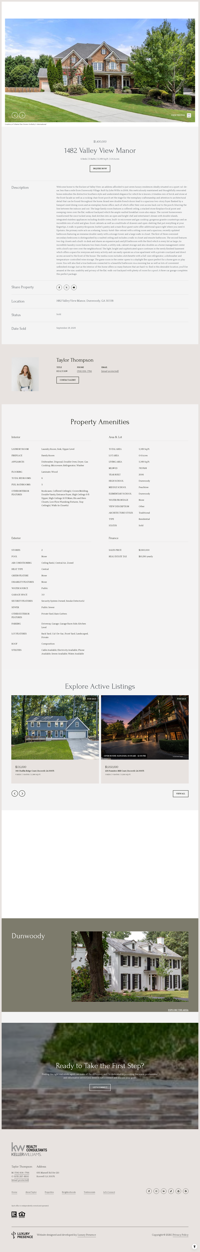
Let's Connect (109, 1192)
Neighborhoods (69, 1192)
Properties (49, 1192)
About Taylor (31, 1192)
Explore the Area (178, 1010)
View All (180, 794)
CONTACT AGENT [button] (68, 380)
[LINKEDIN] (163, 1191)
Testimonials (89, 1192)
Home (14, 1192)
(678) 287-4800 (21, 1176)
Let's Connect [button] (100, 1087)
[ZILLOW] (178, 1191)
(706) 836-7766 (84, 371)
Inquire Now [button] (100, 169)
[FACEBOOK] (149, 1191)
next (22, 115)
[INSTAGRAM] (156, 1191)
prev (15, 115)
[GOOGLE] (185, 1191)
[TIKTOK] (171, 1191)
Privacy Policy (180, 1235)
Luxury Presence (87, 1235)
